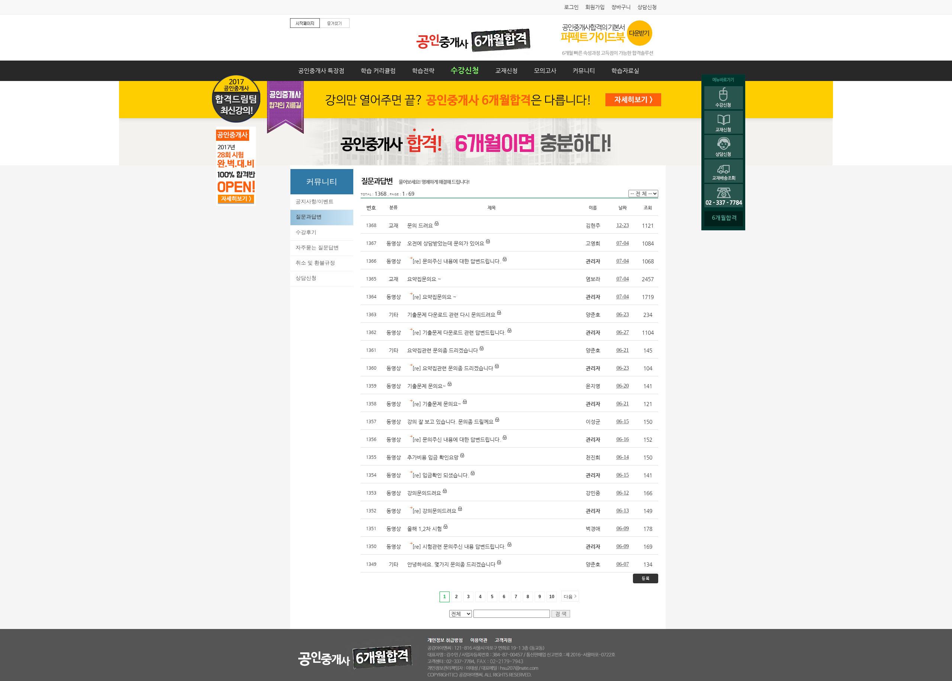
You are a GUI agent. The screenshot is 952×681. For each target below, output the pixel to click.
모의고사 (545, 70)
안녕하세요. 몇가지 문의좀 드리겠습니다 (451, 564)
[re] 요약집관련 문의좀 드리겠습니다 (452, 368)
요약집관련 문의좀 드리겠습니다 (442, 350)
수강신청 (465, 70)
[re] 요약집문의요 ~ (434, 297)
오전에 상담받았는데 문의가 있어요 (445, 243)
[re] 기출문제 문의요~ (436, 404)
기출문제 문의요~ (426, 386)
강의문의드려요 (424, 493)
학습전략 (423, 70)
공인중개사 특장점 (321, 70)
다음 (568, 596)
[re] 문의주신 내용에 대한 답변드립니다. (456, 261)
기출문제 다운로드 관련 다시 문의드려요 (451, 315)
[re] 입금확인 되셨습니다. (440, 475)
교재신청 (506, 70)
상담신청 (647, 7)
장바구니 (621, 7)
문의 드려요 (420, 225)
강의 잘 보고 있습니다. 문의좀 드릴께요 (450, 422)
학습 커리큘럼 (378, 70)
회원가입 (595, 7)
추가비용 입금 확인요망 (433, 457)
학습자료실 (625, 70)
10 (551, 596)
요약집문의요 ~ (424, 279)
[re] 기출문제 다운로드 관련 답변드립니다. (459, 332)
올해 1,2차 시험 (424, 529)
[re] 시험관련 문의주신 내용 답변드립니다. (459, 546)
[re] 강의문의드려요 (434, 511)
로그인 (571, 7)
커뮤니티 (584, 70)
